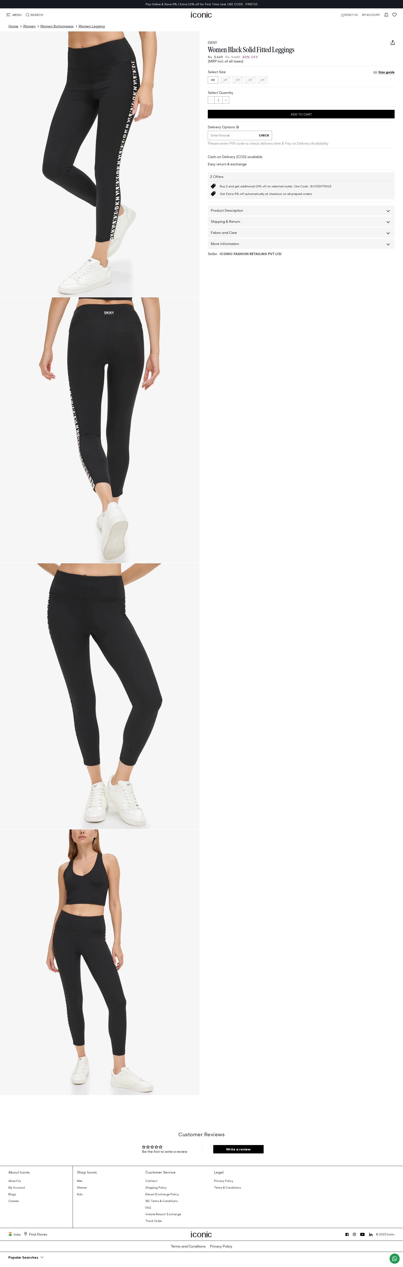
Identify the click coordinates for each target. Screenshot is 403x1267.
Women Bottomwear (57, 26)
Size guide (386, 72)
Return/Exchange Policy (162, 1194)
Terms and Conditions (188, 1246)
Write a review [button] (238, 1149)
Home (13, 26)
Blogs (12, 1194)
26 (213, 80)
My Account (16, 1187)
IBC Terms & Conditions (161, 1201)
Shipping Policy (156, 1187)
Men (80, 1181)
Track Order (153, 1221)
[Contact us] (395, 1259)
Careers (13, 1201)
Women (29, 26)
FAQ (148, 1207)
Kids (80, 1194)
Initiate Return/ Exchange (163, 1214)
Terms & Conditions (227, 1187)
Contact (151, 1181)
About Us (14, 1181)
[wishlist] (395, 15)
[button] (14, 15)
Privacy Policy (223, 1181)
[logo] (201, 14)
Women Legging (92, 26)
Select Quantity (220, 93)
